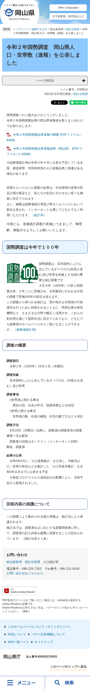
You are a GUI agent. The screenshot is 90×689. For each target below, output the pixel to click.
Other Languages (68, 7)
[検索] (67, 682)
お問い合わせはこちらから (25, 573)
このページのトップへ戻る (68, 666)
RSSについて (17, 634)
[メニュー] (22, 682)
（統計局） (38, 215)
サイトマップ (44, 642)
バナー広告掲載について (48, 634)
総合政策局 (14, 562)
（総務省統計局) (25, 329)
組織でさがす (39, 29)
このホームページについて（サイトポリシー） (40, 626)
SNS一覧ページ (18, 642)
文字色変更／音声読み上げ (68, 16)
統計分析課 (72, 29)
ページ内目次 (45, 80)
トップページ (21, 29)
